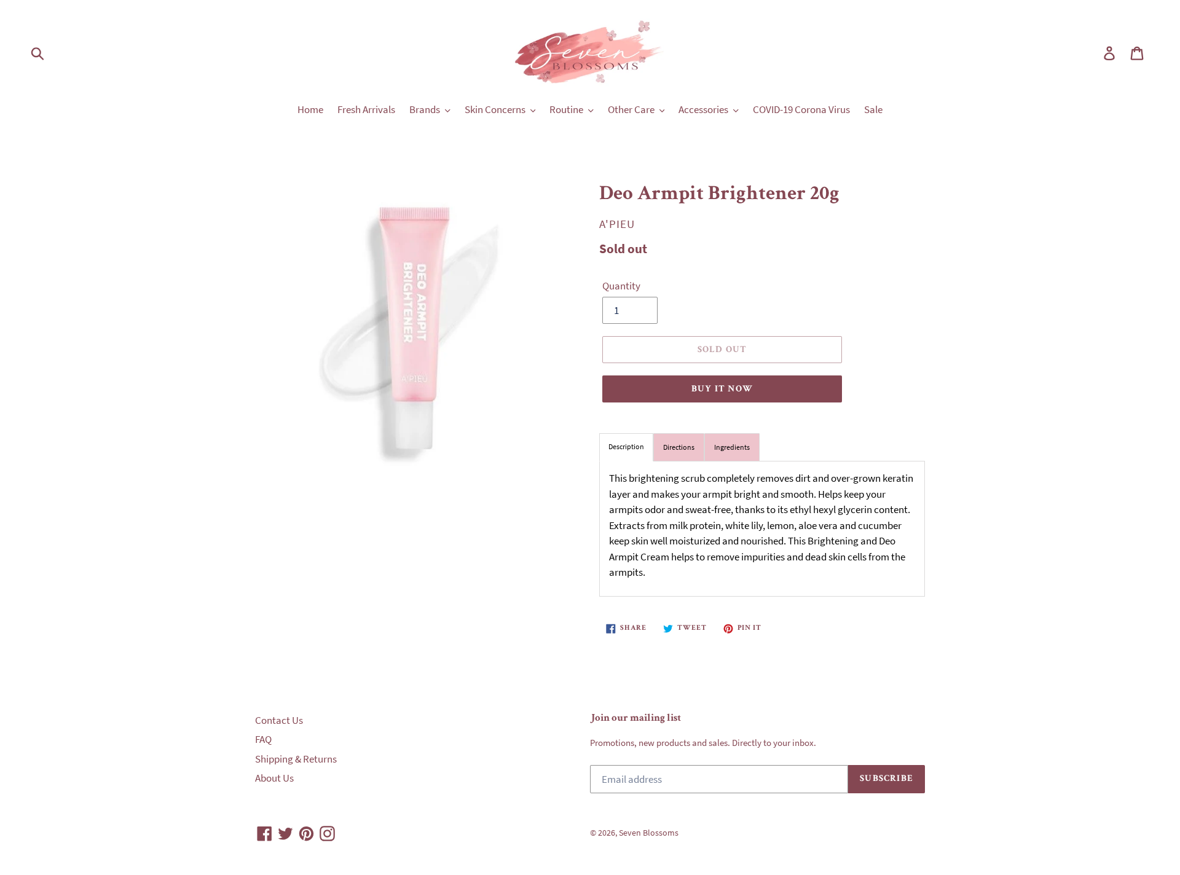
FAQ (263, 739)
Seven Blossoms (648, 832)
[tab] (678, 447)
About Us (274, 778)
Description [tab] (626, 446)
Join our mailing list (635, 718)
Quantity (621, 285)
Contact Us (279, 720)
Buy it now (722, 389)
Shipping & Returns (296, 759)
